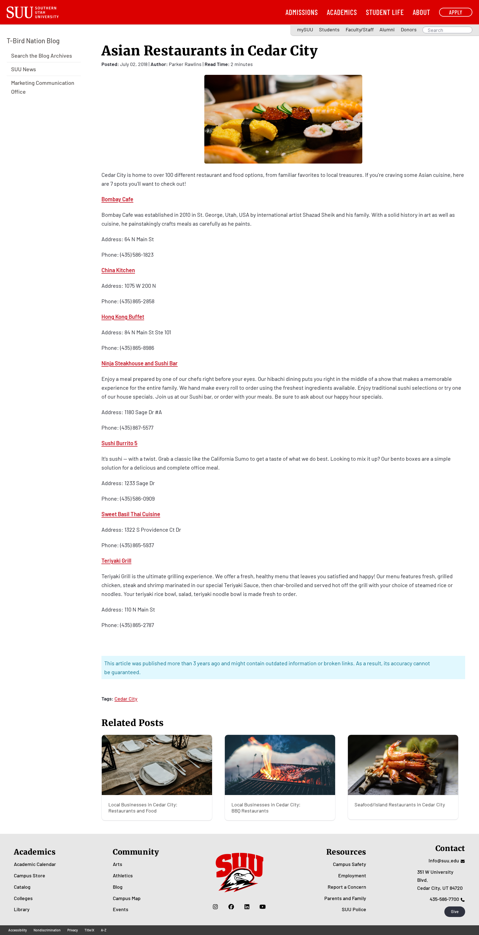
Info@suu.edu (444, 860)
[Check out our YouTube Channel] (262, 906)
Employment (352, 875)
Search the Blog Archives (41, 55)
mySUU (305, 29)
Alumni (387, 29)
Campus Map (127, 898)
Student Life (385, 12)
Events (120, 909)
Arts (117, 864)
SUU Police (354, 909)
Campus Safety (349, 864)
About (421, 12)
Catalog (22, 887)
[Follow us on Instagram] (215, 906)
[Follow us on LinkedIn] (246, 906)
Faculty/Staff (360, 29)
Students (329, 29)
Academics (342, 12)
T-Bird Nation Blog (33, 41)
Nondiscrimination (47, 930)
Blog (118, 887)
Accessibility (17, 930)
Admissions (302, 12)
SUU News (23, 68)
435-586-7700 (444, 899)
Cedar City (125, 698)
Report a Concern (347, 887)
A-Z (103, 930)
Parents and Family (345, 898)
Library (22, 909)
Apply (455, 12)
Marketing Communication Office (42, 87)
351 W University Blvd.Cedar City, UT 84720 (440, 880)
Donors (409, 29)
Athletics (123, 875)
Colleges (23, 898)
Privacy (72, 930)
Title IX (89, 930)
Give (455, 911)
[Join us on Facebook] (231, 906)
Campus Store (29, 875)
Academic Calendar (35, 864)
